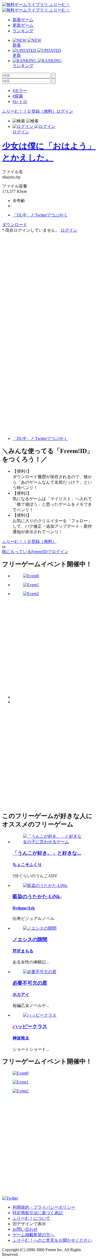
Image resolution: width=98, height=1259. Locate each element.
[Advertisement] (49, 282)
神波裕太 (21, 1038)
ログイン (64, 111)
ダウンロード (14, 224)
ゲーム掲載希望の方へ (33, 1235)
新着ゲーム (23, 20)
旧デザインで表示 (29, 1224)
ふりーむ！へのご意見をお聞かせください (52, 1240)
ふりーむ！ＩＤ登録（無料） (29, 111)
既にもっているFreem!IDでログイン (35, 551)
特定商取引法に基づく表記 (38, 1213)
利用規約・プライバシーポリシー (44, 1207)
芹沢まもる (23, 951)
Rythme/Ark (24, 908)
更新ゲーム (23, 25)
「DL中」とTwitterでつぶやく (40, 215)
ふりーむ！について (31, 1218)
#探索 (18, 96)
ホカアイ (21, 994)
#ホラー (20, 90)
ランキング (23, 31)
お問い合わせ (25, 1229)
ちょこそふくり (27, 864)
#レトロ (20, 101)
